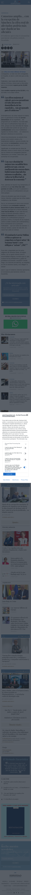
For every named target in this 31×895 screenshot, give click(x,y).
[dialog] (15, 447)
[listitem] (15, 444)
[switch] (25, 448)
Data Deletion (6, 479)
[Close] (27, 415)
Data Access (15, 479)
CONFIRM (9, 474)
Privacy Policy (24, 479)
